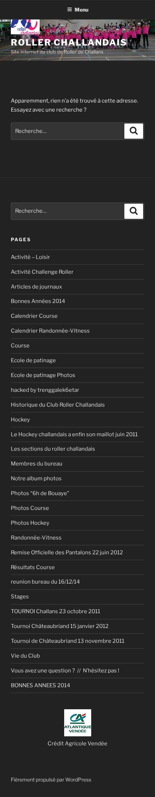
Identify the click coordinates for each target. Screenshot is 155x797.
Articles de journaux (36, 286)
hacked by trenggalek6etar (45, 390)
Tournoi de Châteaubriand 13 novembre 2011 (67, 641)
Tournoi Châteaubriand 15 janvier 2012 (59, 626)
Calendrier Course (34, 316)
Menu (81, 10)
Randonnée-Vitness (36, 537)
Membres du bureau (36, 463)
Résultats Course (33, 567)
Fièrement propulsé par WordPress (51, 779)
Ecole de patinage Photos (43, 375)
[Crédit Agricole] (77, 734)
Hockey (20, 419)
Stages (20, 596)
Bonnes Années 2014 (38, 301)
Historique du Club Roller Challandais (58, 405)
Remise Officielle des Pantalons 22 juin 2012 (67, 552)
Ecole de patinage (33, 360)
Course (20, 345)
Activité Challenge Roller (42, 272)
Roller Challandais (69, 42)
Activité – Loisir (30, 257)
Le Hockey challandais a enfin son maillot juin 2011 (74, 434)
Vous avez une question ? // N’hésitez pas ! (65, 670)
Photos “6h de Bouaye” (40, 493)
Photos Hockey (30, 523)
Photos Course (30, 508)
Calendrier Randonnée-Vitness (50, 331)
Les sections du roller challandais (53, 449)
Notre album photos (36, 478)
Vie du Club (25, 656)
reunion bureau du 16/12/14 (45, 582)
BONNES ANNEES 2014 (40, 685)
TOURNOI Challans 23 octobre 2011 (55, 611)
